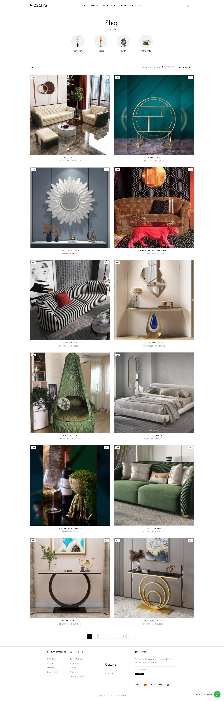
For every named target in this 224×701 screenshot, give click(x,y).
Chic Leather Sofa (154, 528)
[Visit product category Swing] (123, 41)
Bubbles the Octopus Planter (70, 528)
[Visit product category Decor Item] (78, 41)
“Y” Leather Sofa (70, 157)
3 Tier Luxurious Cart (154, 157)
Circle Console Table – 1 (70, 621)
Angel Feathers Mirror (70, 250)
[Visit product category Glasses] (100, 41)
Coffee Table (146, 51)
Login (187, 6)
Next (134, 636)
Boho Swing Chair (70, 435)
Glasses (101, 51)
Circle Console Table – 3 (154, 621)
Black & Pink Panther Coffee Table (154, 250)
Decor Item (78, 51)
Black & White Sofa (70, 343)
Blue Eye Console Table (154, 343)
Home (109, 29)
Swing (123, 51)
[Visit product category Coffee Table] (146, 41)
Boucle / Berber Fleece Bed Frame (154, 435)
